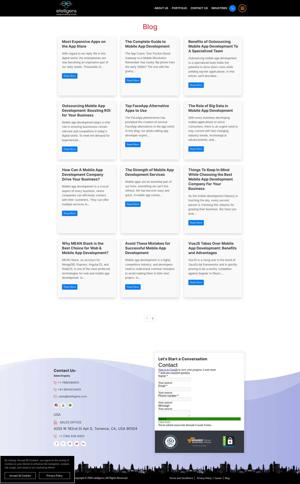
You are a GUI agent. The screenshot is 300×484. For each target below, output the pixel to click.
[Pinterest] (69, 443)
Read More (70, 75)
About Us (161, 8)
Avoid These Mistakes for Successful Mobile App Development (147, 248)
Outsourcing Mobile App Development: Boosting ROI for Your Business (86, 110)
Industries (219, 8)
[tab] (56, 405)
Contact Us (199, 8)
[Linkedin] (83, 443)
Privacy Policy (204, 478)
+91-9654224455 (69, 389)
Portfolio (179, 8)
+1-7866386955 (68, 382)
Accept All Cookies (20, 475)
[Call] (232, 8)
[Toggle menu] (242, 8)
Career (218, 478)
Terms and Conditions (181, 478)
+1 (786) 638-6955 (71, 436)
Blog (227, 478)
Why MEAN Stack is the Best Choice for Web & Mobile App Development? (85, 248)
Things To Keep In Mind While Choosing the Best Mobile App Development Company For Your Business (210, 179)
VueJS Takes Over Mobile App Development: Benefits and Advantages (212, 248)
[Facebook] (56, 443)
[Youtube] (76, 443)
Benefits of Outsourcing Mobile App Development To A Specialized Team (213, 46)
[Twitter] (63, 443)
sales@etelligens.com (73, 396)
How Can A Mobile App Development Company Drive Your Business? (82, 174)
